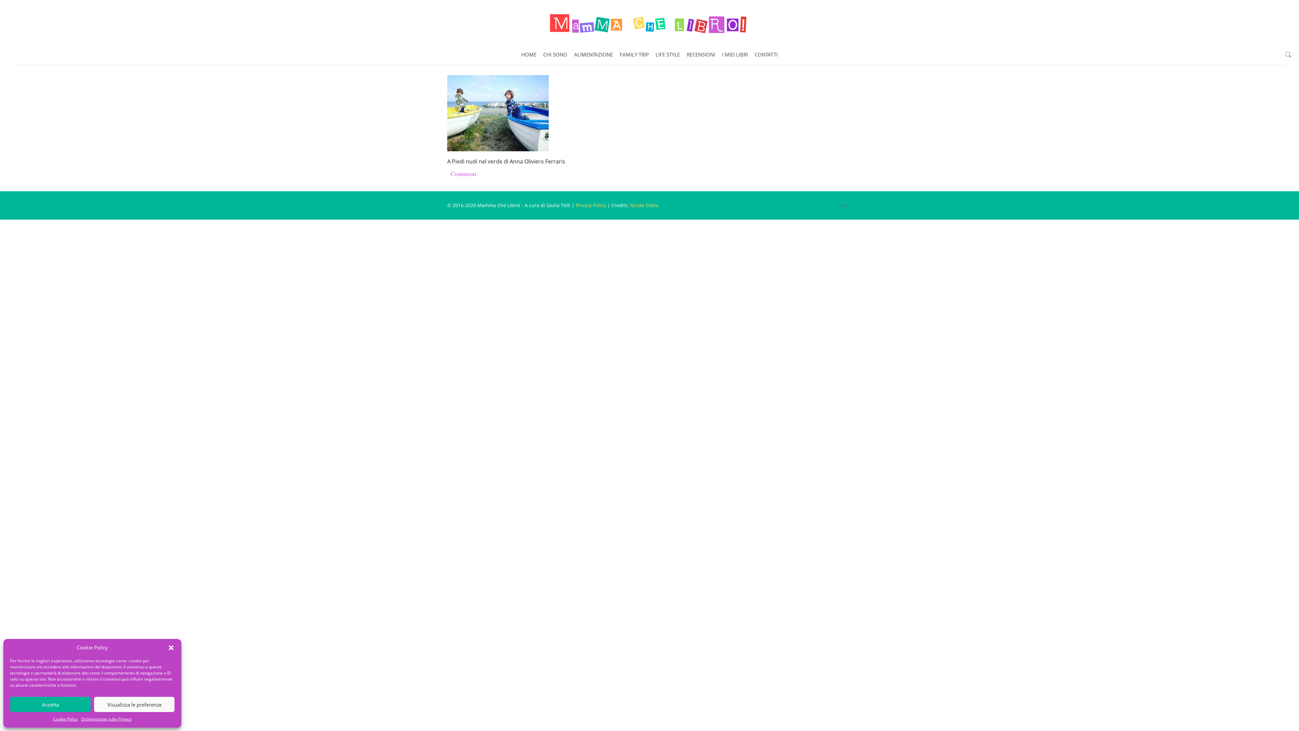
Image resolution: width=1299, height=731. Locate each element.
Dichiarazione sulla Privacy (106, 719)
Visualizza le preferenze (134, 704)
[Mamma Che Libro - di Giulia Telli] (649, 22)
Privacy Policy (591, 205)
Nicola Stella (644, 205)
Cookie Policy (65, 719)
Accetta (50, 704)
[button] (171, 647)
